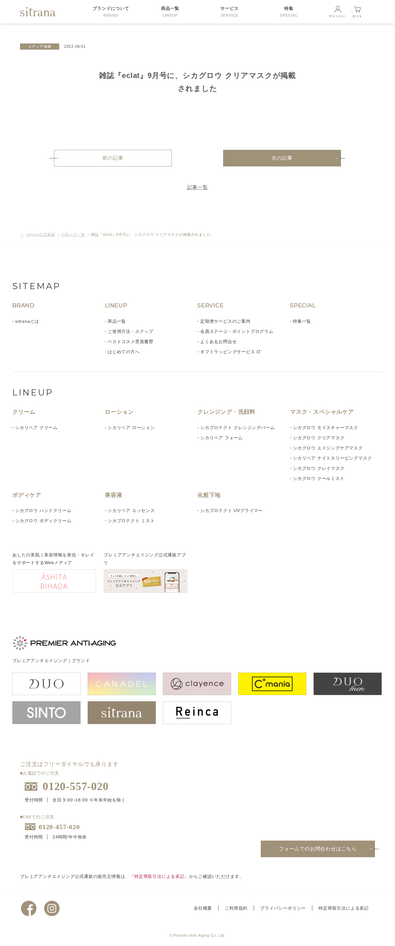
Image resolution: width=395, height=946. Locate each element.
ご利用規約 (236, 908)
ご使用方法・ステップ (130, 331)
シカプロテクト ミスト (131, 520)
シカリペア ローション (131, 427)
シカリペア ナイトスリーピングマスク (332, 458)
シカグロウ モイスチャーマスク (325, 427)
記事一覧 (197, 187)
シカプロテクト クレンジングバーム (237, 427)
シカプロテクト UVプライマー (231, 510)
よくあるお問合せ (218, 341)
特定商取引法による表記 (159, 876)
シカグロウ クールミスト (319, 478)
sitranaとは (27, 321)
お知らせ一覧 (73, 234)
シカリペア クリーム (36, 427)
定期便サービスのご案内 (225, 321)
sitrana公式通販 (40, 234)
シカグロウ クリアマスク (319, 437)
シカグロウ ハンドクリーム (43, 510)
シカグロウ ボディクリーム (43, 520)
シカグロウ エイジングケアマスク (328, 447)
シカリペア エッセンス (131, 510)
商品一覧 (117, 321)
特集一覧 (302, 321)
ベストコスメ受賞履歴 (130, 341)
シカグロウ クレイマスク (319, 468)
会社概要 (203, 908)
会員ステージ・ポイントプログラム (236, 331)
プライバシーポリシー (283, 908)
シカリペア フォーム (221, 437)
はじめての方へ (124, 351)
